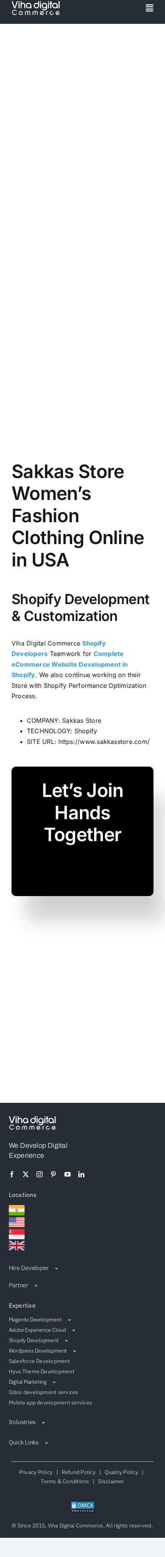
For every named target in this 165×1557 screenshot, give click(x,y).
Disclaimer (110, 1481)
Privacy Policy (37, 1472)
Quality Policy (121, 1472)
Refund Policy (78, 1472)
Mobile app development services (50, 1402)
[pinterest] (53, 1174)
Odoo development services (44, 1392)
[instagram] (39, 1174)
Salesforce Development (39, 1361)
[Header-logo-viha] (32, 1119)
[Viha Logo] (36, 4)
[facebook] (12, 1174)
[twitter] (26, 1174)
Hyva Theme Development (41, 1371)
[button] (83, 1267)
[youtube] (67, 1174)
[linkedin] (81, 1174)
